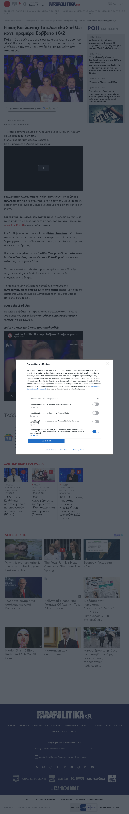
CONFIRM (46, 441)
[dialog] (64, 407)
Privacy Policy (78, 450)
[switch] (95, 404)
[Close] (108, 364)
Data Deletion (50, 450)
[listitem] (64, 398)
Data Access (64, 450)
